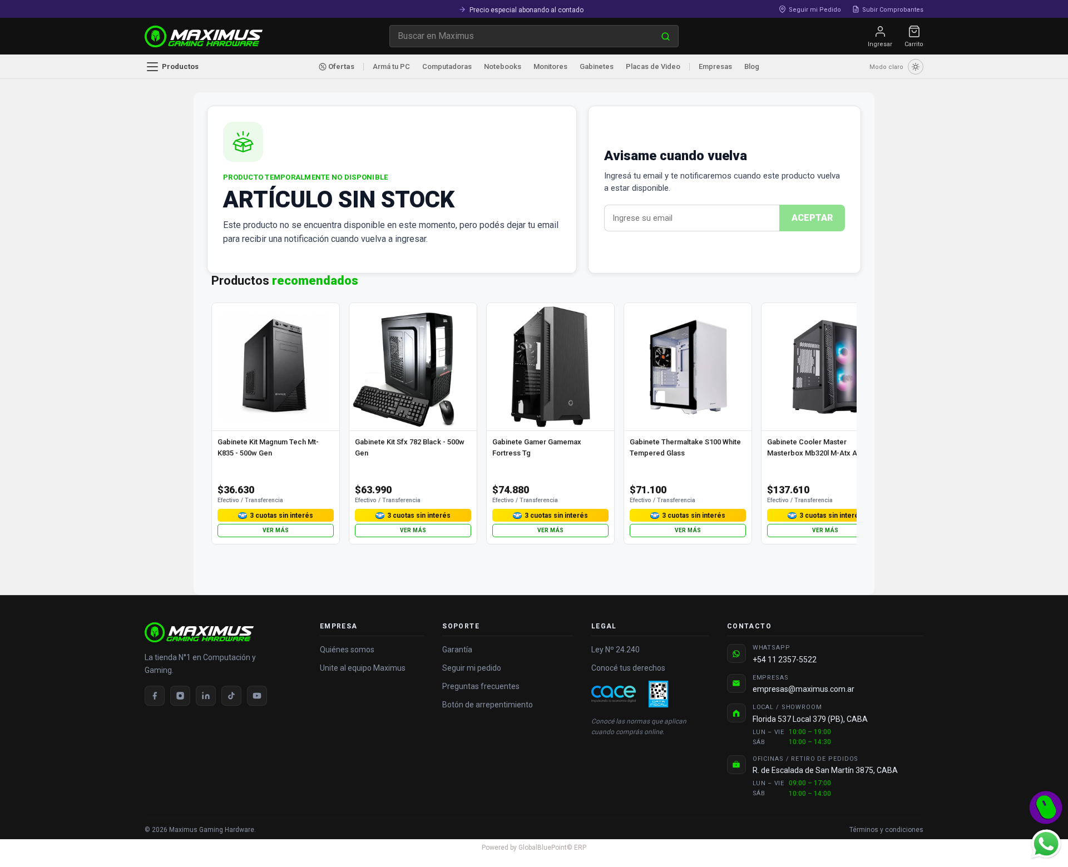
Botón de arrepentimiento (487, 704)
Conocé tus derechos (628, 667)
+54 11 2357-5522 (785, 659)
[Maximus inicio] (223, 632)
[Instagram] (180, 696)
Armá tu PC (391, 66)
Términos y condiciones (886, 830)
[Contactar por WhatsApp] (1046, 844)
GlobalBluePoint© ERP (534, 847)
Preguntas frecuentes (481, 686)
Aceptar (812, 217)
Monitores (550, 66)
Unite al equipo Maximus (363, 667)
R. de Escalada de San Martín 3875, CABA (825, 770)
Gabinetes (597, 66)
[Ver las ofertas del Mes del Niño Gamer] (1046, 807)
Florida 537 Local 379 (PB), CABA (810, 719)
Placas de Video (653, 66)
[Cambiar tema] (915, 67)
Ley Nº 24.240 (615, 649)
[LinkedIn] (206, 696)
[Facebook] (155, 696)
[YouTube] (257, 696)
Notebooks (502, 66)
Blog (751, 66)
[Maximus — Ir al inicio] (204, 36)
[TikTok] (231, 696)
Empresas (715, 66)
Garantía (457, 649)
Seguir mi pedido (471, 667)
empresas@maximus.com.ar (803, 689)
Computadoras (447, 66)
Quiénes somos (347, 649)
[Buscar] (665, 36)
